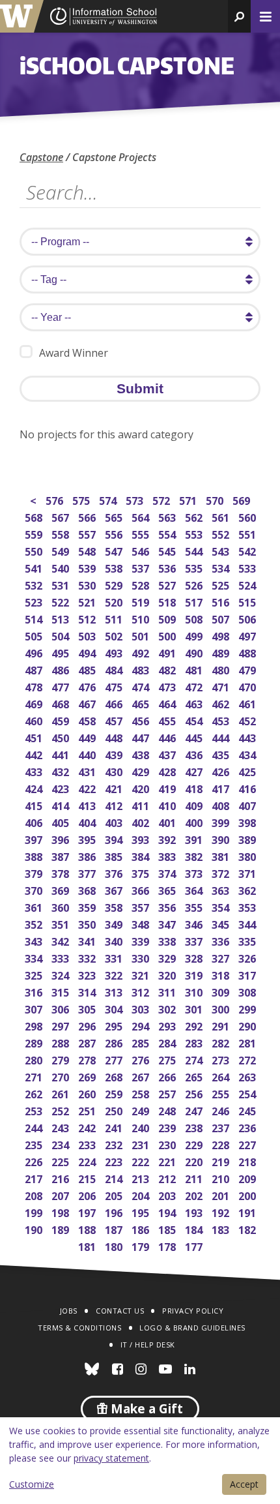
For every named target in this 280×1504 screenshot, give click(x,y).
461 (248, 703)
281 (248, 1042)
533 (248, 567)
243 (61, 1127)
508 (195, 618)
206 (88, 1194)
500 (168, 635)
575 (82, 499)
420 (141, 787)
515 (248, 601)
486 (61, 669)
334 (35, 957)
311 (168, 991)
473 (168, 686)
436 (195, 753)
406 (35, 821)
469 (35, 703)
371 (248, 872)
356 (168, 906)
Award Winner (73, 353)
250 (115, 1110)
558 (61, 533)
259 (115, 1093)
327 (221, 957)
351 (61, 923)
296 (88, 1025)
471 (221, 686)
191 (248, 1211)
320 (168, 974)
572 (162, 499)
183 (221, 1228)
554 (168, 533)
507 (221, 618)
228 (221, 1143)
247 (195, 1110)
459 (61, 720)
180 (115, 1245)
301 (195, 1008)
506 (248, 618)
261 (61, 1093)
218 (248, 1160)
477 (61, 686)
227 (248, 1143)
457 (115, 720)
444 (221, 736)
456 (141, 720)
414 (61, 804)
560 (248, 516)
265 (195, 1076)
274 (195, 1059)
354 (221, 906)
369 (61, 889)
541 (35, 567)
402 (141, 821)
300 (221, 1008)
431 (88, 770)
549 (61, 550)
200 (248, 1194)
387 (61, 855)
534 (221, 567)
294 (141, 1025)
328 (195, 957)
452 (248, 720)
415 (35, 804)
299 (248, 1008)
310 (195, 991)
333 (61, 957)
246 (221, 1110)
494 (88, 652)
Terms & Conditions (79, 1327)
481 (195, 669)
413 (88, 804)
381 (221, 855)
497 (248, 635)
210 (221, 1177)
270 (61, 1076)
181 (88, 1245)
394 (115, 838)
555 (141, 533)
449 (88, 736)
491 (168, 652)
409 (195, 804)
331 (115, 957)
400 (195, 821)
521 (88, 601)
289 (35, 1042)
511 (115, 618)
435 (221, 753)
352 (35, 923)
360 (61, 906)
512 (88, 618)
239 (168, 1127)
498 (221, 635)
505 (35, 635)
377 (88, 872)
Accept (244, 1484)
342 (61, 940)
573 (136, 499)
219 (221, 1160)
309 (221, 991)
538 (115, 567)
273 (221, 1059)
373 (195, 872)
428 (168, 770)
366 (141, 889)
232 (115, 1143)
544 (195, 550)
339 (141, 940)
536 (168, 567)
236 (248, 1127)
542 (248, 550)
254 (248, 1093)
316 (35, 991)
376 (115, 872)
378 (61, 872)
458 (88, 720)
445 (195, 736)
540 (61, 567)
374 (168, 872)
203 (168, 1194)
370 (35, 889)
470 (248, 686)
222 (141, 1160)
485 (88, 669)
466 (115, 703)
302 (168, 1008)
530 (88, 584)
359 (88, 906)
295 (115, 1025)
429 (141, 770)
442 (35, 753)
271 (35, 1076)
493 (115, 652)
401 (168, 821)
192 (221, 1211)
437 (168, 753)
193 (195, 1211)
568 (35, 516)
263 (248, 1076)
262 (35, 1093)
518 (168, 601)
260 (88, 1093)
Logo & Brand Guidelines (192, 1327)
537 (141, 567)
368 (88, 889)
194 (168, 1211)
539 (88, 567)
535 (195, 567)
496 (35, 652)
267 (141, 1076)
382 (195, 855)
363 (221, 889)
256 (195, 1093)
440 (88, 753)
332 (88, 957)
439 (115, 753)
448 (115, 736)
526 (195, 584)
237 (221, 1127)
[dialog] (140, 1460)
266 (168, 1076)
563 (168, 516)
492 (141, 652)
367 (115, 889)
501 (141, 635)
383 (168, 855)
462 (221, 703)
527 (168, 584)
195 (141, 1211)
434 (248, 753)
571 (189, 499)
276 (141, 1059)
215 (88, 1177)
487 (35, 669)
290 (248, 1025)
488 (248, 652)
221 (168, 1160)
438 (141, 753)
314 (88, 991)
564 (141, 516)
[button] (239, 16)
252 (61, 1110)
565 (115, 516)
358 (115, 906)
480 (221, 669)
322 (115, 974)
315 (61, 991)
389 (248, 838)
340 (115, 940)
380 (248, 855)
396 (61, 838)
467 (88, 703)
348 (141, 923)
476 (88, 686)
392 (168, 838)
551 (248, 533)
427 (195, 770)
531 (61, 584)
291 (221, 1025)
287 (88, 1042)
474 (141, 686)
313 (115, 991)
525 (221, 584)
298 (35, 1025)
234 (61, 1143)
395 (88, 838)
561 (221, 516)
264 (221, 1076)
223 (115, 1160)
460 (35, 720)
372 (221, 872)
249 (141, 1110)
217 (35, 1177)
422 (88, 787)
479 (248, 669)
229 (195, 1143)
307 (35, 1008)
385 (115, 855)
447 (141, 736)
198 (61, 1211)
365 (168, 889)
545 (168, 550)
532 (35, 584)
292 (195, 1025)
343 (35, 940)
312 (141, 991)
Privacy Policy (192, 1311)
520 (115, 601)
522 (61, 601)
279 (61, 1059)
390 (221, 838)
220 (195, 1160)
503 (88, 635)
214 (115, 1177)
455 (168, 720)
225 (61, 1160)
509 (168, 618)
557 (88, 533)
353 (248, 906)
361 (35, 906)
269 (88, 1076)
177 (195, 1245)
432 (61, 770)
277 (115, 1059)
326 (248, 957)
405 (61, 821)
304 (115, 1008)
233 (88, 1143)
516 (221, 601)
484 (115, 669)
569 (242, 499)
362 (248, 889)
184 (195, 1228)
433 (35, 770)
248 (168, 1110)
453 (221, 720)
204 (141, 1194)
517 (195, 601)
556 (115, 533)
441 (61, 753)
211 (195, 1177)
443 (248, 736)
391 (195, 838)
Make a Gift (145, 1408)
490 (195, 652)
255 (221, 1093)
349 (115, 923)
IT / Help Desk (147, 1344)
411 (141, 804)
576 (55, 499)
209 (248, 1177)
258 (141, 1093)
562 (195, 516)
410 (168, 804)
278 (88, 1059)
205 (115, 1194)
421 (115, 787)
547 (115, 550)
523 (35, 601)
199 (35, 1211)
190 (35, 1228)
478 (35, 686)
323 (88, 974)
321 (141, 974)
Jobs (68, 1311)
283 (195, 1042)
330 (141, 957)
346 (195, 923)
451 (35, 736)
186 (141, 1228)
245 (248, 1110)
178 (168, 1245)
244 (35, 1127)
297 (61, 1025)
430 (115, 770)
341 (88, 940)
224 (88, 1160)
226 (35, 1160)
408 (221, 804)
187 (115, 1228)
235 (35, 1143)
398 (248, 821)
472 (195, 686)
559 (35, 533)
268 (115, 1076)
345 (221, 923)
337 (195, 940)
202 (195, 1194)
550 (35, 550)
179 (141, 1245)
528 (141, 584)
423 (61, 787)
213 (141, 1177)
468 (61, 703)
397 (35, 838)
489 (221, 652)
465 (141, 703)
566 (88, 516)
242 (88, 1127)
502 (115, 635)
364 (195, 889)
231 (141, 1143)
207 (61, 1194)
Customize (31, 1484)
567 (61, 516)
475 (115, 686)
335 (248, 940)
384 (141, 855)
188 (88, 1228)
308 (248, 991)
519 (141, 601)
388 (35, 855)
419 (168, 787)
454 (195, 720)
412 (115, 804)
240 (141, 1127)
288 (61, 1042)
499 (195, 635)
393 (141, 838)
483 (141, 669)
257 (168, 1093)
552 (221, 533)
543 (221, 550)
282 (221, 1042)
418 (195, 787)
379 (35, 872)
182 (248, 1228)
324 (61, 974)
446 (168, 736)
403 (115, 821)
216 (61, 1177)
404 (88, 821)
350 (88, 923)
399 (221, 821)
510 (141, 618)
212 (168, 1177)
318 (221, 974)
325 (35, 974)
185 (168, 1228)
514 (35, 618)
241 (115, 1127)
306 (61, 1008)
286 (115, 1042)
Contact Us (120, 1311)
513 (61, 618)
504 (61, 635)
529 (115, 584)
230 (168, 1143)
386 (88, 855)
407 (248, 804)
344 (248, 923)
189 (61, 1228)
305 (88, 1008)
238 (195, 1127)
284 (168, 1042)
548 (88, 550)
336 (221, 940)
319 (195, 974)
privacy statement (111, 1458)
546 (141, 550)
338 (168, 940)
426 (221, 770)
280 (35, 1059)
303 (141, 1008)
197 (88, 1211)
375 (141, 872)
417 (221, 787)
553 (195, 533)
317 (248, 974)
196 (115, 1211)
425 (248, 770)
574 (109, 499)
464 (168, 703)
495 (61, 652)
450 (61, 736)
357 (141, 906)
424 (35, 787)
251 (88, 1110)
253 (35, 1110)
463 (195, 703)
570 (216, 499)
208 (35, 1194)
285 (141, 1042)
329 (168, 957)
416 (248, 787)
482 (168, 669)
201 (221, 1194)
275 (168, 1059)
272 (248, 1059)
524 (248, 584)
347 (168, 923)
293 (168, 1025)
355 (195, 906)
